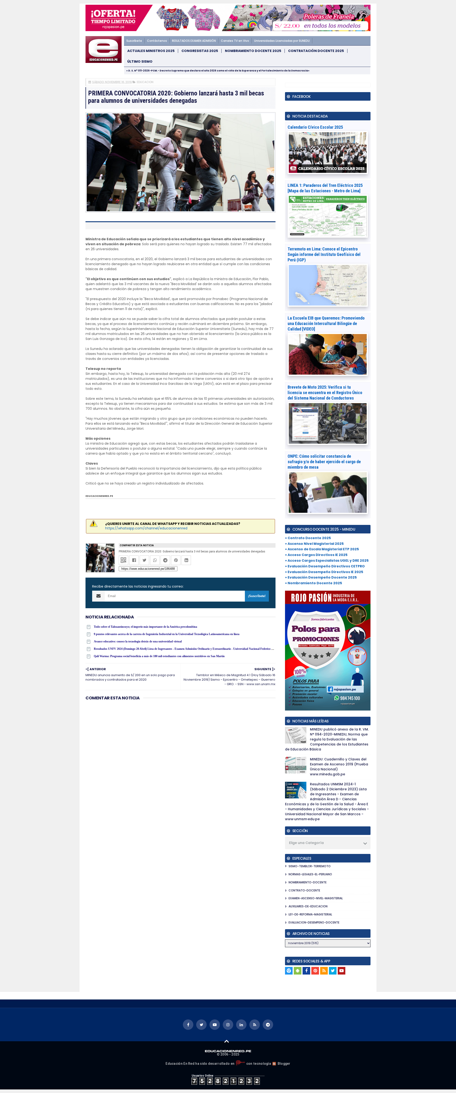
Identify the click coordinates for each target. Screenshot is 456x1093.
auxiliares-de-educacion (308, 906)
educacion (145, 82)
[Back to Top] (226, 1041)
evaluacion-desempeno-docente (314, 922)
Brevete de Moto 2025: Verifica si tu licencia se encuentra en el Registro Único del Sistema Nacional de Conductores (325, 392)
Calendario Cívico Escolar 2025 (315, 127)
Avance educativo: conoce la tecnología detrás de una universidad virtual (138, 641)
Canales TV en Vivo (235, 41)
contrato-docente (304, 890)
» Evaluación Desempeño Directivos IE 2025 (324, 572)
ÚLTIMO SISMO (139, 62)
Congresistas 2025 (199, 51)
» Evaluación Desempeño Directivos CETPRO (325, 566)
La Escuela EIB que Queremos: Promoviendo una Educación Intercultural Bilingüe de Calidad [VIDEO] (326, 323)
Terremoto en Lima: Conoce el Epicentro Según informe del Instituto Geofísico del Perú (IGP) (324, 254)
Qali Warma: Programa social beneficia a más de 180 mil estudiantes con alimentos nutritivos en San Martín (159, 656)
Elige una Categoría (306, 842)
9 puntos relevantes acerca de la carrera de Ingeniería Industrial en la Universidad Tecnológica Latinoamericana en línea (166, 634)
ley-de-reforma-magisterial (310, 914)
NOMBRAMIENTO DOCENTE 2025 (253, 51)
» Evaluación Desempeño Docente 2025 (321, 577)
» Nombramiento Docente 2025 (313, 583)
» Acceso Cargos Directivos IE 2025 (316, 554)
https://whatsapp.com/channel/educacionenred (146, 528)
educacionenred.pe (99, 496)
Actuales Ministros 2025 (151, 51)
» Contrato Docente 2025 (308, 538)
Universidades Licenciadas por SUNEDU (282, 41)
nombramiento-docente (308, 882)
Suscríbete (134, 41)
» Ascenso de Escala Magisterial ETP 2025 (322, 549)
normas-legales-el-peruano (310, 874)
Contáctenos (157, 41)
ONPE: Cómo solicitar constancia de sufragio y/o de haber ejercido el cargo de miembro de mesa (324, 462)
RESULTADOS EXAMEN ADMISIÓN (194, 41)
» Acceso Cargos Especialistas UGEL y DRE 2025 (327, 560)
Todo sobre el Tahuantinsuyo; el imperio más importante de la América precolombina (145, 626)
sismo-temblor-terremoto (310, 866)
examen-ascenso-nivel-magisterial (316, 898)
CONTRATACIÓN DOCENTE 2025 (316, 51)
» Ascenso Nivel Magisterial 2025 (314, 543)
